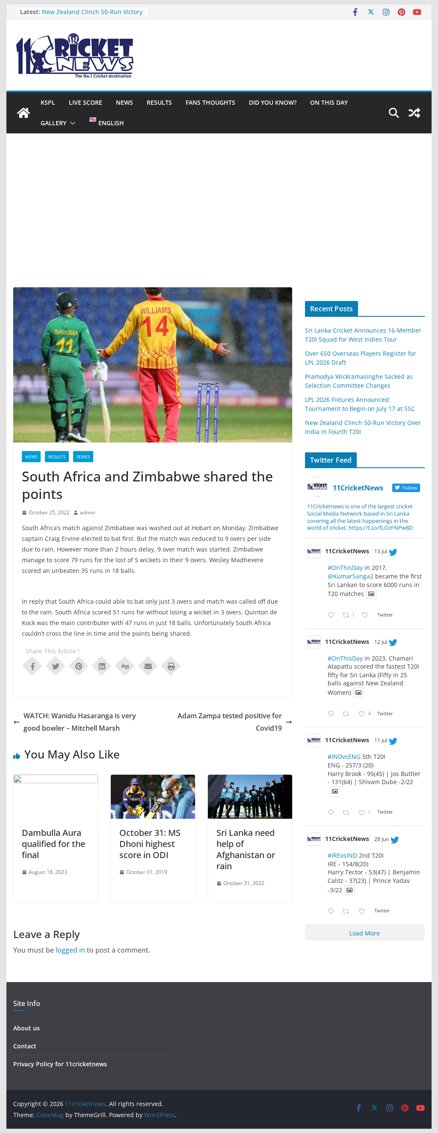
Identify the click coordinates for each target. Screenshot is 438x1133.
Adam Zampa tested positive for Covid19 (230, 722)
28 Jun (381, 839)
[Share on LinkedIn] (101, 665)
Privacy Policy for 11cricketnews (60, 1064)
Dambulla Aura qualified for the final (53, 844)
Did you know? (272, 102)
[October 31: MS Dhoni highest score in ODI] (153, 780)
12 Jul (380, 642)
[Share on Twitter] (55, 665)
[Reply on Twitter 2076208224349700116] (333, 714)
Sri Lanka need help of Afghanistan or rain (245, 849)
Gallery (53, 123)
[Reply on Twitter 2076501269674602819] (333, 615)
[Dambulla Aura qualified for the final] (55, 780)
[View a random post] (414, 113)
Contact (24, 1046)
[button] (71, 123)
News (124, 102)
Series (83, 457)
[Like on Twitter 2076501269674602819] (367, 615)
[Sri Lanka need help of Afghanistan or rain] (250, 780)
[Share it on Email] (148, 665)
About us (26, 1028)
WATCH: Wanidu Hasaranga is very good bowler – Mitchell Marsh (80, 722)
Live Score (85, 102)
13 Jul (380, 551)
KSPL (48, 102)
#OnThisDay (345, 568)
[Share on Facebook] (32, 665)
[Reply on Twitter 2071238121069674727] (333, 912)
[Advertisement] (218, 223)
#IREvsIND (342, 855)
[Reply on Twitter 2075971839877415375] (333, 813)
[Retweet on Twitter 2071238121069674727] (348, 912)
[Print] (171, 665)
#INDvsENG (344, 756)
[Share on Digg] (124, 665)
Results (159, 102)
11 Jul (380, 740)
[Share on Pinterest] (78, 665)
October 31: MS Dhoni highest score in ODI (150, 844)
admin (87, 512)
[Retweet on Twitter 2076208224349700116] (348, 714)
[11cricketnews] (23, 113)
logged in (70, 950)
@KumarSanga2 (350, 576)
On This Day (329, 102)
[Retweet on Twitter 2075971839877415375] (348, 813)
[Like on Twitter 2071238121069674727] (364, 912)
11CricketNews (347, 551)
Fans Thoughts (210, 102)
